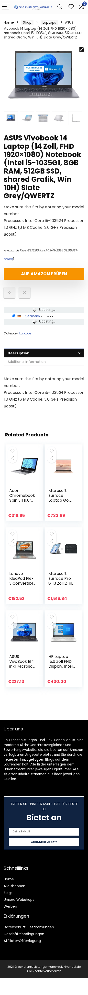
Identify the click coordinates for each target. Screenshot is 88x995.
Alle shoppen (14, 886)
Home (9, 22)
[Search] (60, 6)
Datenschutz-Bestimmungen (29, 927)
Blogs (8, 892)
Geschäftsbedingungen (24, 933)
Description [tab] (19, 353)
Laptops (49, 22)
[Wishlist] (71, 7)
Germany (32, 315)
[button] (81, 49)
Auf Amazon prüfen (44, 274)
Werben (10, 906)
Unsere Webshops (19, 899)
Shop (27, 22)
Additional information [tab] (27, 361)
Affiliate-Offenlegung (22, 940)
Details (8, 259)
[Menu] (6, 6)
